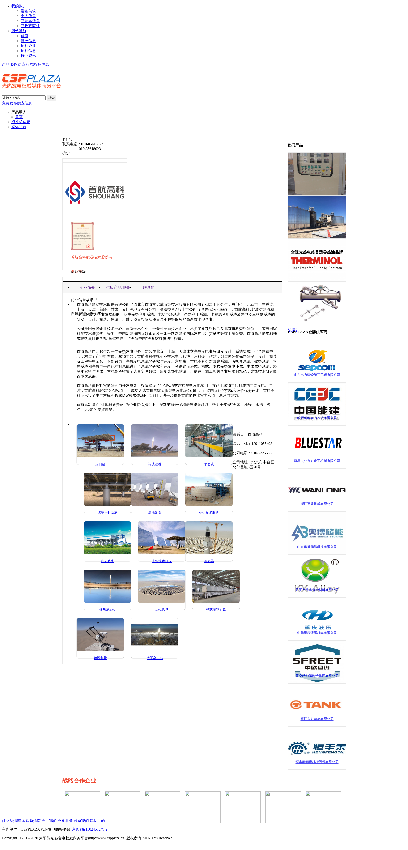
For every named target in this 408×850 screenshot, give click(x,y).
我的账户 (18, 6)
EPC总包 (161, 609)
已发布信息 (30, 21)
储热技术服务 (209, 512)
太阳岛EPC (155, 658)
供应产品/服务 (118, 287)
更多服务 (65, 821)
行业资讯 (28, 56)
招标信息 (28, 51)
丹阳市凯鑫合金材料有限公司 (317, 590)
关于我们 (49, 821)
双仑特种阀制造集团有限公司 (317, 676)
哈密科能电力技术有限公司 (317, 418)
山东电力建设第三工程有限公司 (317, 375)
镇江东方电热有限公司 (317, 719)
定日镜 (100, 464)
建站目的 (97, 821)
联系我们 (81, 821)
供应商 (23, 64)
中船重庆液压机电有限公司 (317, 633)
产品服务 (9, 64)
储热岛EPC (107, 609)
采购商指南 (31, 821)
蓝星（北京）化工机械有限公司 (317, 461)
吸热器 (209, 561)
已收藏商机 (30, 26)
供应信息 (28, 41)
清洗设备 (154, 512)
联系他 (148, 287)
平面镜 (209, 464)
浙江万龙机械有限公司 (317, 504)
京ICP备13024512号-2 (89, 829)
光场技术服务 (162, 561)
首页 (24, 36)
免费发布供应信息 (17, 103)
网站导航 (18, 31)
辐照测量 (100, 658)
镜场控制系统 (107, 512)
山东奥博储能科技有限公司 (317, 547)
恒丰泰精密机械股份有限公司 (317, 762)
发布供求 (28, 11)
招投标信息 (39, 64)
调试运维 (154, 464)
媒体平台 (18, 127)
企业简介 (87, 287)
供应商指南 (11, 821)
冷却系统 (107, 561)
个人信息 (28, 16)
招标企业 (28, 46)
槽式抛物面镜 (216, 609)
